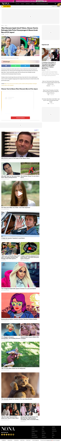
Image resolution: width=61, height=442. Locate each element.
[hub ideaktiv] (58, 3)
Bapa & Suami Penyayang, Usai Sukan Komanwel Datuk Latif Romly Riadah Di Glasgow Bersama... (51, 92)
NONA (2, 25)
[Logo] (5, 4)
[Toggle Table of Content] (36, 62)
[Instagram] (53, 6)
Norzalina (48, 85)
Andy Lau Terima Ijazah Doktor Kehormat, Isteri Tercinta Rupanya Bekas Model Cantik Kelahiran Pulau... (51, 83)
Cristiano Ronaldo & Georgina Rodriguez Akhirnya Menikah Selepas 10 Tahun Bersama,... (49, 65)
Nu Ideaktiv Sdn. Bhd (49, 440)
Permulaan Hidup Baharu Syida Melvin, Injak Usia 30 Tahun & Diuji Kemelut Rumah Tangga (51, 100)
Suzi (3, 34)
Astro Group (58, 440)
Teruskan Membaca (20, 117)
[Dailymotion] (59, 6)
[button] (55, 3)
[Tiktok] (56, 6)
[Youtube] (57, 6)
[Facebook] (52, 6)
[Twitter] (55, 6)
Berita (6, 25)
